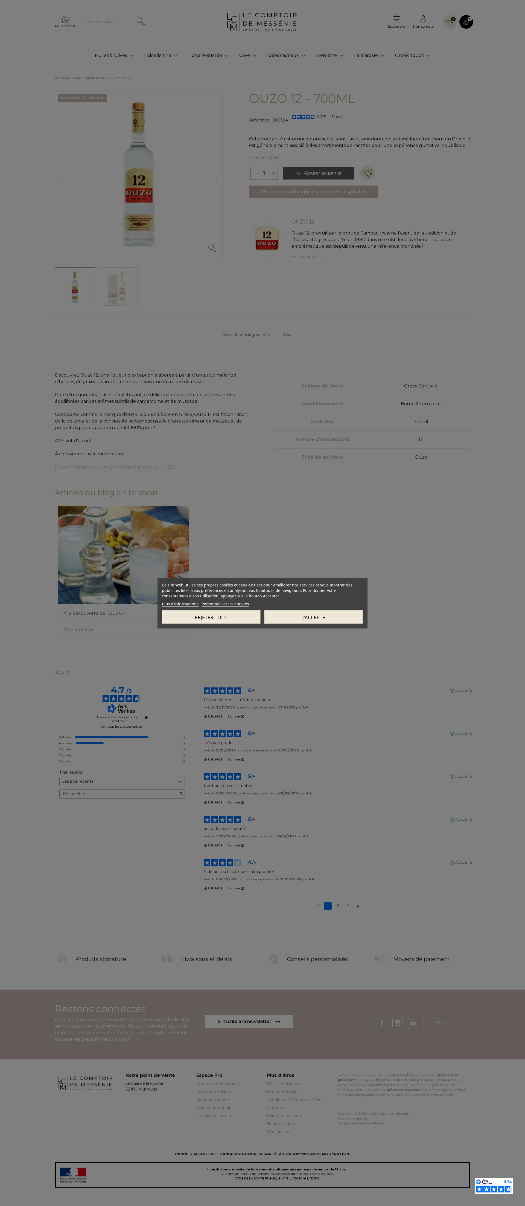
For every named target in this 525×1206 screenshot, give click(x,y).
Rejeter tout (211, 617)
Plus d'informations (180, 603)
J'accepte (313, 617)
